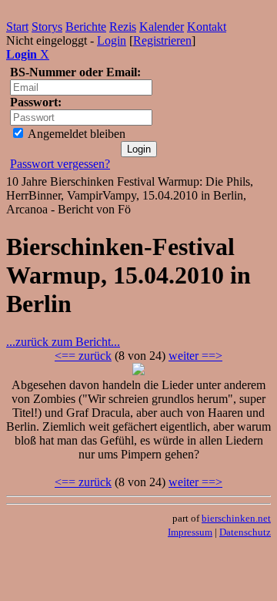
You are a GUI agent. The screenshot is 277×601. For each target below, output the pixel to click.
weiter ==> (195, 355)
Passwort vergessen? (60, 163)
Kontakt (206, 26)
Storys (47, 26)
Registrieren (162, 40)
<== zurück (83, 355)
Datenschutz (245, 532)
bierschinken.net (236, 518)
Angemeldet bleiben (75, 133)
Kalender (161, 26)
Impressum (190, 532)
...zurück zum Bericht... (63, 341)
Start (17, 26)
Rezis (122, 26)
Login (111, 40)
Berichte (85, 26)
